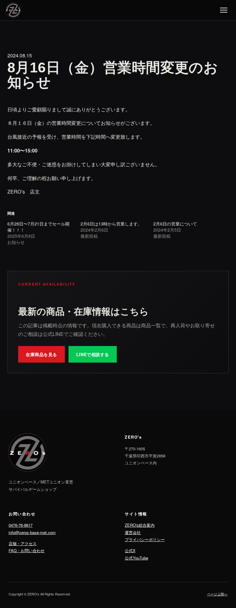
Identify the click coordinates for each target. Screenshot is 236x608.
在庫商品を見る (41, 354)
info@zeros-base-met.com (32, 532)
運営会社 (133, 532)
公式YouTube (136, 558)
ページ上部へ (217, 593)
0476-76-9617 (21, 525)
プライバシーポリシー (145, 539)
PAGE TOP (225, 584)
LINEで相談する (92, 354)
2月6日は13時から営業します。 (111, 224)
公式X (130, 550)
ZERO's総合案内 (140, 525)
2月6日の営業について (175, 224)
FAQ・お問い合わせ (27, 550)
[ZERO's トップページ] (13, 10)
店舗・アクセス (23, 543)
